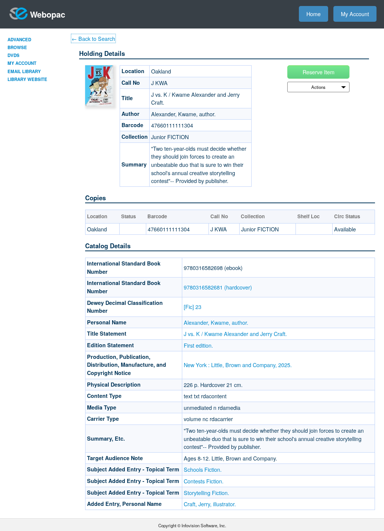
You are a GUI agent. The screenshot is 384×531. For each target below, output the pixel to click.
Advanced (19, 39)
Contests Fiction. (204, 481)
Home (313, 14)
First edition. (198, 345)
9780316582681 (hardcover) (218, 287)
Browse (17, 47)
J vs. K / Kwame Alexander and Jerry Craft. (235, 334)
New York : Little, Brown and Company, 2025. (238, 365)
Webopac (47, 14)
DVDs (14, 55)
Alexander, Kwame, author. (216, 322)
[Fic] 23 (192, 306)
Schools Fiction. (203, 469)
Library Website (27, 79)
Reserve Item (318, 72)
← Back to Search (93, 38)
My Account (355, 14)
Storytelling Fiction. (206, 492)
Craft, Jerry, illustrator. (210, 504)
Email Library (24, 71)
